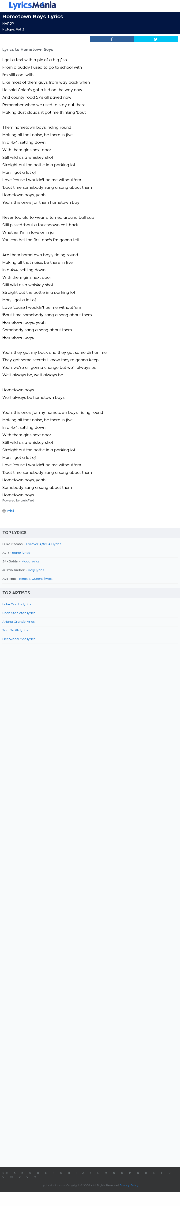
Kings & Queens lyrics (35, 578)
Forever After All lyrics (43, 544)
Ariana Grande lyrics (18, 621)
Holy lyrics (36, 570)
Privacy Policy (129, 1185)
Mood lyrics (31, 561)
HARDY (8, 23)
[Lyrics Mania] (90, 5)
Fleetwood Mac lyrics (18, 639)
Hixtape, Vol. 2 (13, 29)
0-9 (5, 1173)
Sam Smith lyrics (15, 630)
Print (10, 510)
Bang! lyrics (21, 552)
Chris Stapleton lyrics (18, 613)
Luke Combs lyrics (16, 604)
